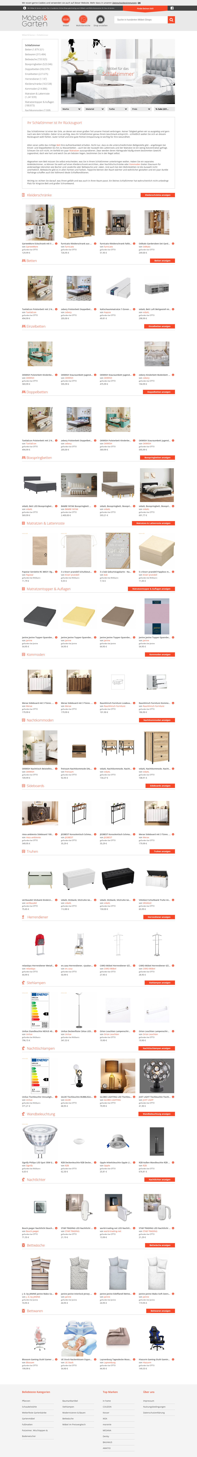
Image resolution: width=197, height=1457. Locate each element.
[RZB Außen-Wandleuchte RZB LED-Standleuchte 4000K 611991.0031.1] (173, 1162)
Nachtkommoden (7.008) (37, 110)
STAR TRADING (72, 1231)
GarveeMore (32, 246)
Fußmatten (27, 1424)
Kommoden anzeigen (159, 654)
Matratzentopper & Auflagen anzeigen (151, 588)
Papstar (29, 574)
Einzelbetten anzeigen (159, 326)
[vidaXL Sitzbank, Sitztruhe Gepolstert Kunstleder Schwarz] (134, 899)
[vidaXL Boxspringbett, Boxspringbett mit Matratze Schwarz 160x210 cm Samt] (173, 506)
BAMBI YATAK (71, 509)
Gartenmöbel (28, 1418)
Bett (58, 145)
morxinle (107, 1424)
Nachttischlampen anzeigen (156, 1048)
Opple (107, 1165)
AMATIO (107, 1448)
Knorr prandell (72, 574)
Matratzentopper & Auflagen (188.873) (39, 103)
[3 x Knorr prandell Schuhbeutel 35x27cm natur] (95, 571)
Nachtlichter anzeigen (159, 1179)
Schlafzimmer (42, 35)
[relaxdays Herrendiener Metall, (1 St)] (56, 965)
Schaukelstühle (29, 1406)
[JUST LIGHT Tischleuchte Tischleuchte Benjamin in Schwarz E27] (173, 1096)
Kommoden (134, 164)
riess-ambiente (33, 837)
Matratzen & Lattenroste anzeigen (153, 523)
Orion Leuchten (111, 1034)
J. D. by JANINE (33, 1296)
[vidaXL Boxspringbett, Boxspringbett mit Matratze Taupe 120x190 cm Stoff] (134, 506)
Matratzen (74, 150)
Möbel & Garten (28, 35)
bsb (106, 574)
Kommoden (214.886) (36, 88)
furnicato (69, 246)
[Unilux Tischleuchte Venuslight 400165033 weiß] (56, 1096)
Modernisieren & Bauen (74, 1412)
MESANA (107, 1430)
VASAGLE (147, 903)
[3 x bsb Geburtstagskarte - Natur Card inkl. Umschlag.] (134, 571)
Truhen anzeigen (162, 851)
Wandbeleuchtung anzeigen (156, 1114)
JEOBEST (69, 837)
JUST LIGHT (148, 1100)
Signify (29, 1165)
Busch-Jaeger (32, 1231)
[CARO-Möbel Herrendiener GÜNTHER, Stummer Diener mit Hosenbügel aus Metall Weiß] (134, 965)
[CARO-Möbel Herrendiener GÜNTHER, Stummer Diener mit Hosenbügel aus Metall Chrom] (173, 965)
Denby (106, 1436)
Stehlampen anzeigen (159, 982)
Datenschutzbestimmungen (124, 2)
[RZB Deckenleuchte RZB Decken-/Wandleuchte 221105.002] (95, 1162)
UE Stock (69, 1362)
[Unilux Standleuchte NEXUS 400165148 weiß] (56, 1031)
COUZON (107, 1406)
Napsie (107, 312)
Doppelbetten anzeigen (158, 392)
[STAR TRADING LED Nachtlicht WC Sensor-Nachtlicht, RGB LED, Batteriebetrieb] (173, 1228)
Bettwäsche (68, 1418)
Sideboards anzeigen (160, 785)
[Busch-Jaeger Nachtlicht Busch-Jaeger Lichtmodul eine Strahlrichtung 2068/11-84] (56, 1228)
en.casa (68, 968)
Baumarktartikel (70, 1400)
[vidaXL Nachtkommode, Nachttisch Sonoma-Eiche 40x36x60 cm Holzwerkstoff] (173, 768)
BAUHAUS (107, 1442)
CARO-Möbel (110, 968)
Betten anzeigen (162, 260)
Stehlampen (68, 1406)
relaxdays (30, 968)
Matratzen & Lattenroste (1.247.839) (37, 95)
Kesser (106, 1412)
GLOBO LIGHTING (112, 1100)
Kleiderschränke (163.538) (38, 83)
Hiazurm (147, 1362)
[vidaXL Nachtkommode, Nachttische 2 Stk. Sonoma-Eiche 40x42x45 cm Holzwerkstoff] (134, 768)
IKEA (105, 1418)
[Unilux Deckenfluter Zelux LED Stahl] (95, 1031)
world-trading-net (112, 1231)
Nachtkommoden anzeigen (156, 720)
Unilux (29, 1034)
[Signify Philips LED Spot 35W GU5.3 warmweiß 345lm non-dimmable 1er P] (56, 1162)
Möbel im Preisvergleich (74, 1424)
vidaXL (146, 312)
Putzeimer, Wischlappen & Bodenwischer (35, 1433)
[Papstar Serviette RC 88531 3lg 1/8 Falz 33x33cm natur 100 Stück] (56, 571)
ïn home (107, 1400)
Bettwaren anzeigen (160, 1310)
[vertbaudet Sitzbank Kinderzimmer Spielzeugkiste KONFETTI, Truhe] (56, 899)
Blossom (30, 1362)
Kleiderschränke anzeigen (157, 195)
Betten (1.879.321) (34, 49)
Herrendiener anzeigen (159, 917)
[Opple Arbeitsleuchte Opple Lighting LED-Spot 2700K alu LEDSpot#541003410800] (134, 1162)
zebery (68, 312)
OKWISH (30, 378)
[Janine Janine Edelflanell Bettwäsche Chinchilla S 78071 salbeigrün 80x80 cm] (134, 1293)
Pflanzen (26, 1400)
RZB (67, 1165)
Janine (29, 640)
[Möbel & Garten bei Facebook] (172, 8)
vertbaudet (31, 903)
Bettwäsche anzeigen (160, 1245)
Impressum (148, 1400)
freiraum (69, 771)
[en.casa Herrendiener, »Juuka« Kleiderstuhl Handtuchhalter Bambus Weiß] (95, 965)
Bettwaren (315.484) (35, 54)
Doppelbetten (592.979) (37, 69)
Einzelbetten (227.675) (36, 74)
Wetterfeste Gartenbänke (34, 1412)
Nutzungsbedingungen (154, 1406)
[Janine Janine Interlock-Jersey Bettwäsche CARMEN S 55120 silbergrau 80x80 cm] (95, 1293)
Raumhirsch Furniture (114, 706)
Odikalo (146, 246)
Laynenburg (110, 1362)
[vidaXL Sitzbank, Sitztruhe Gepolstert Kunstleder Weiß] (95, 899)
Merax (29, 706)
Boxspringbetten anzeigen (157, 457)
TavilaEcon (31, 312)
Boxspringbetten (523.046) (38, 64)
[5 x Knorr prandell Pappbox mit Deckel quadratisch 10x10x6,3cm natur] (173, 571)
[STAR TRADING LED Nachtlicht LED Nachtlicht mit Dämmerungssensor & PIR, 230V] (95, 1228)
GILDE (68, 1100)
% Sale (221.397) (164, 109)
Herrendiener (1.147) (36, 78)
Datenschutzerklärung (154, 1412)
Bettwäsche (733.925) (36, 59)
